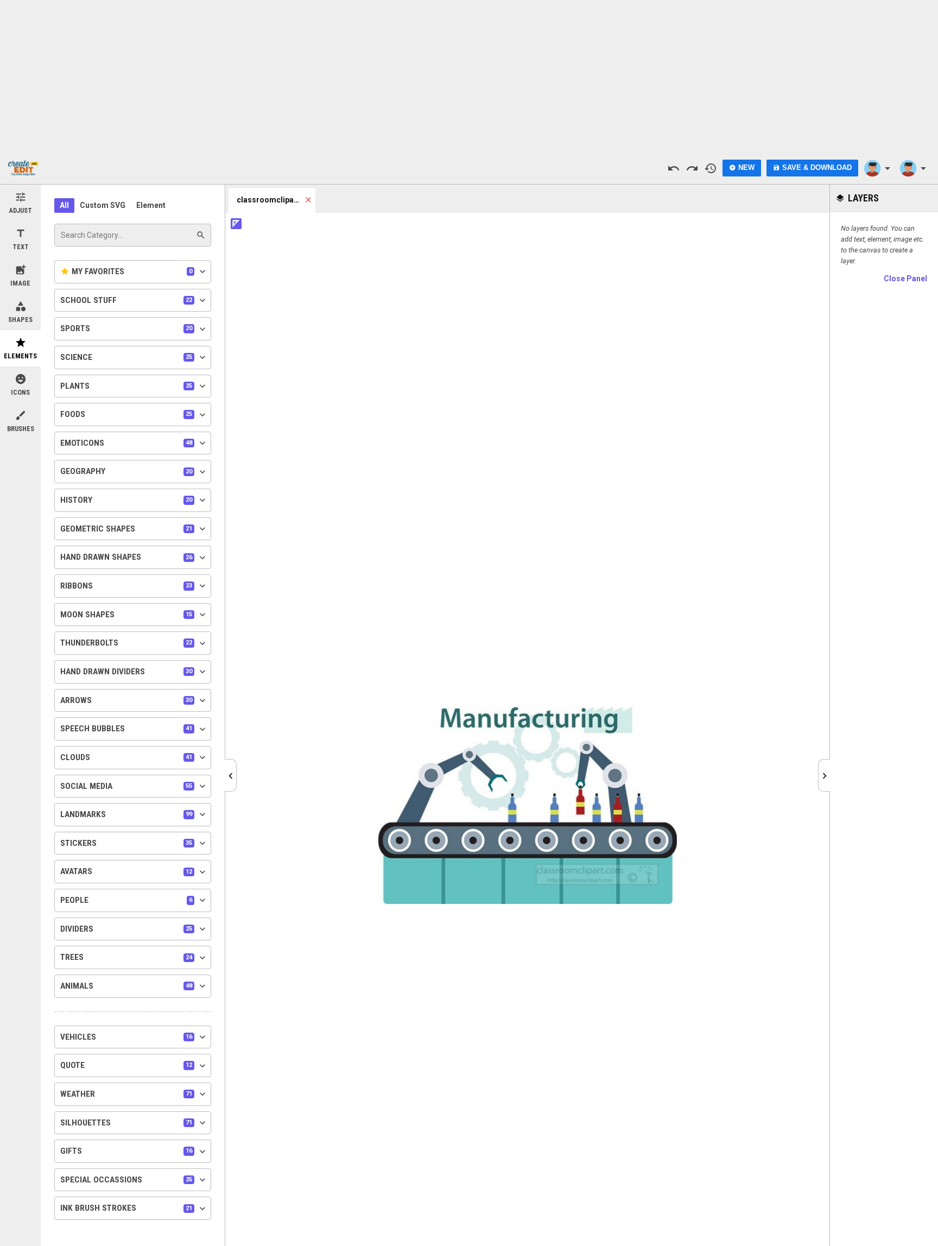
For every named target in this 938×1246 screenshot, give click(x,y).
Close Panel (905, 278)
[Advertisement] (469, 76)
